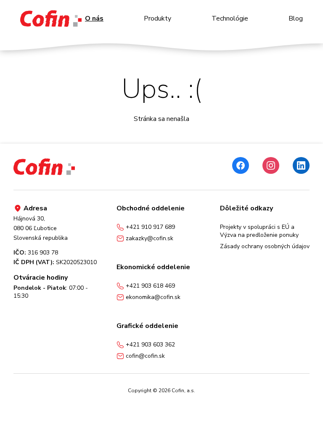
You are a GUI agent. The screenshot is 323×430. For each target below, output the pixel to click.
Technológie (230, 18)
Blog (296, 18)
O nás (94, 18)
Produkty (157, 18)
